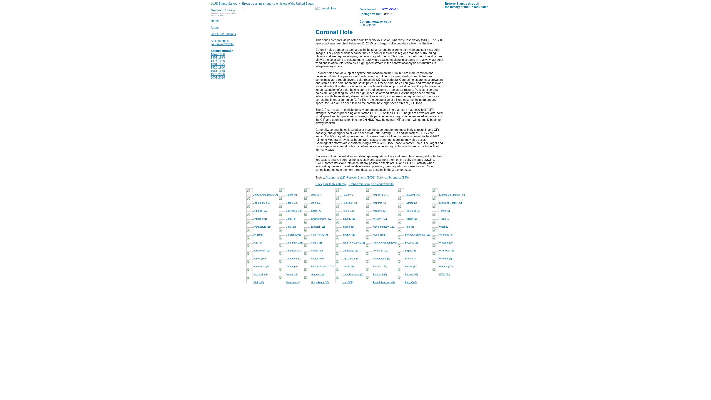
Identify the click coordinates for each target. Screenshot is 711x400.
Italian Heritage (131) (354, 242)
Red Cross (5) (412, 210)
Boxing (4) (291, 195)
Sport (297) (411, 282)
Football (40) (317, 258)
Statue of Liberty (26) (450, 202)
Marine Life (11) (381, 195)
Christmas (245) (294, 242)
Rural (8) (409, 226)
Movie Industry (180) (384, 226)
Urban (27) (444, 226)
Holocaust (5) (350, 202)
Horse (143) (349, 210)
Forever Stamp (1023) (322, 266)
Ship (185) (410, 250)
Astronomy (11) (335, 177)
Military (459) (380, 218)
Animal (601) (260, 218)
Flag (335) (316, 242)
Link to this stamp (334, 184)
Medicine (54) (380, 210)
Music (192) (379, 234)
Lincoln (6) (348, 266)
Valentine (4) (446, 234)
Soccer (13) (411, 266)
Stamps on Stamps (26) (452, 195)
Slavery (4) (410, 258)
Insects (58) (349, 226)
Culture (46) (292, 266)
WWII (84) (444, 274)
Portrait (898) (380, 274)
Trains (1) (444, 218)
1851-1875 (218, 57)
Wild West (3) (446, 250)
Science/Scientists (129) (418, 234)
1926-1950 (218, 67)
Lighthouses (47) (351, 258)
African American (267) (265, 195)
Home (215, 20)
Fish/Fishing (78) (320, 234)
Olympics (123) (381, 250)
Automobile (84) (261, 266)
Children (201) (293, 234)
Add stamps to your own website (222, 42)
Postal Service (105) (384, 282)
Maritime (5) (379, 202)
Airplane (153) (260, 210)
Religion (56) (411, 218)
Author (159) (259, 258)
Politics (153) (380, 266)
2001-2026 (218, 77)
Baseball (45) (260, 274)
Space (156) (411, 274)
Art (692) (258, 234)
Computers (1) (293, 258)
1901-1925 (218, 64)
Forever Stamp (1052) (361, 177)
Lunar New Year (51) (353, 274)
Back (319, 184)
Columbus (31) (293, 250)
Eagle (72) (316, 210)
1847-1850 (218, 54)
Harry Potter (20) (320, 282)
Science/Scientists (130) (393, 177)
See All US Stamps (223, 34)
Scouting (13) (412, 242)
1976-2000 (218, 74)
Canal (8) (291, 218)
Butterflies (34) (294, 210)
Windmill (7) (445, 258)
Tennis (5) (444, 210)
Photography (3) (381, 258)
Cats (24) (291, 226)
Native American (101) (385, 242)
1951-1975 (218, 70)
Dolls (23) (316, 202)
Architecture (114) (262, 226)
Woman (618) (446, 266)
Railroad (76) (411, 202)
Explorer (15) (318, 226)
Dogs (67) (316, 195)
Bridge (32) (292, 202)
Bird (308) (258, 282)
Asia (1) (257, 242)
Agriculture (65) (261, 202)
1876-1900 (218, 60)
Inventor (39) (349, 234)
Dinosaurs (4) (293, 282)
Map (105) (348, 282)
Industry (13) (349, 218)
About (214, 27)
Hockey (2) (348, 195)
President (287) (413, 195)
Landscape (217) (351, 250)
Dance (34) (292, 274)
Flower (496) (317, 250)
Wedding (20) (446, 242)
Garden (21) (317, 274)
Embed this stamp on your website (371, 184)
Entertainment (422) (321, 218)
